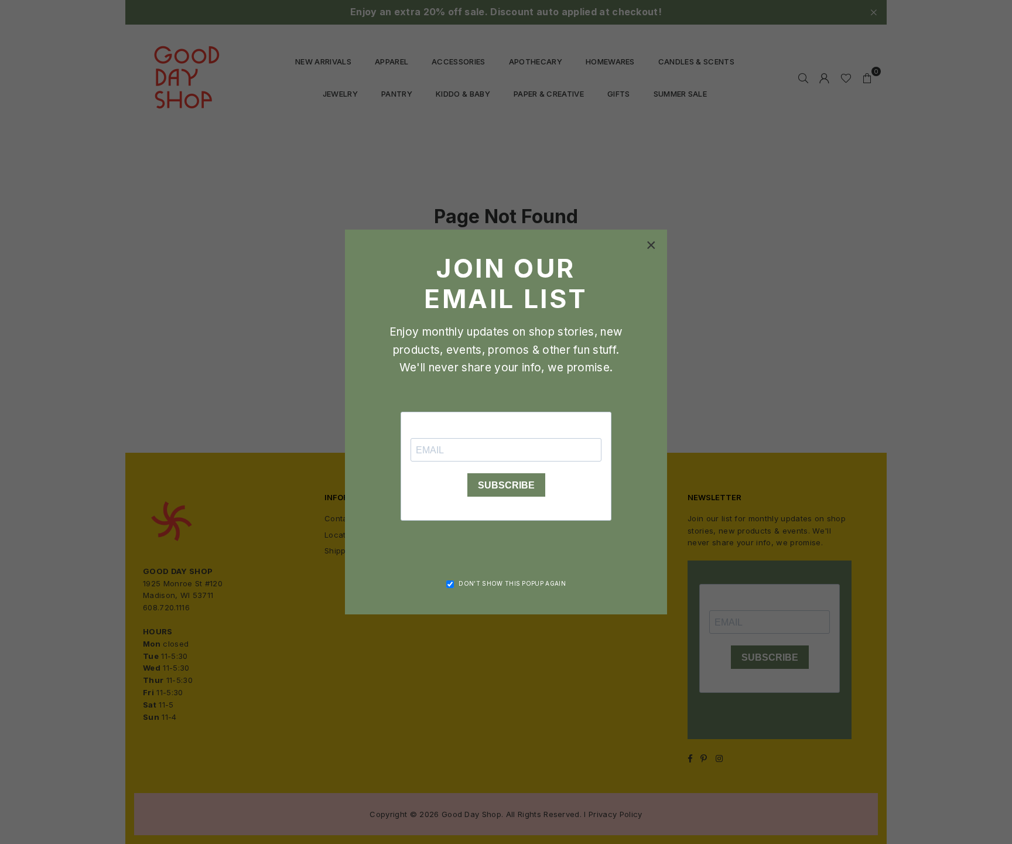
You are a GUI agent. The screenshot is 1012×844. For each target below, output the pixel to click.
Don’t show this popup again (512, 583)
